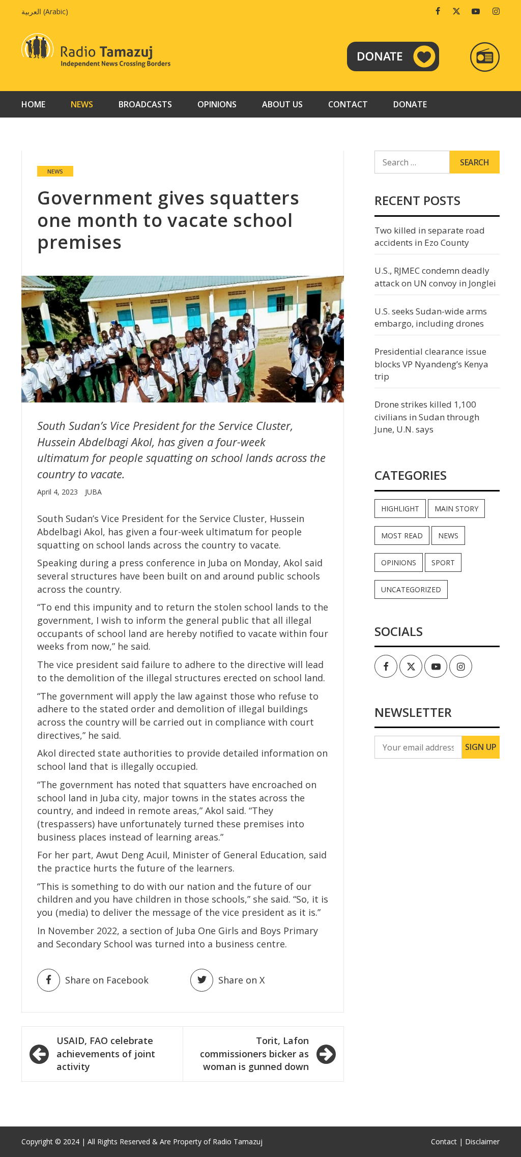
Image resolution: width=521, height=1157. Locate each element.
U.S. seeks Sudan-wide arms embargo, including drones (430, 317)
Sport (443, 562)
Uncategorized (411, 589)
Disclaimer (482, 1141)
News (82, 104)
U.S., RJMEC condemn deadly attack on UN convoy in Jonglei (435, 276)
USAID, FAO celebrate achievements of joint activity (105, 1053)
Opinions (217, 104)
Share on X (241, 980)
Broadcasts (145, 104)
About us (282, 104)
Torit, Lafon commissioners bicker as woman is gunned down (254, 1053)
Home (33, 104)
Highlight (400, 508)
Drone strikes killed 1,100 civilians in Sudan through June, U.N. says (426, 416)
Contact (348, 104)
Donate (410, 104)
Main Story (456, 508)
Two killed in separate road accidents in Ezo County (429, 236)
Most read (402, 535)
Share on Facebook (107, 980)
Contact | (447, 1141)
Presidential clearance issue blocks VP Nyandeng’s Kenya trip (431, 363)
